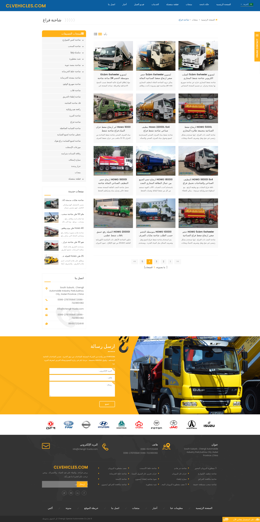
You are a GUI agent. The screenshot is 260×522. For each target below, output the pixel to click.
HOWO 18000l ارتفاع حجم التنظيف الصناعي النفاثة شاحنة (113, 181)
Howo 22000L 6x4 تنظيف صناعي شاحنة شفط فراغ (156, 129)
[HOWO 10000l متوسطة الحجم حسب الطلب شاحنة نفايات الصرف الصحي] (155, 213)
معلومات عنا (176, 508)
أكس (50, 508)
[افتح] (257, 47)
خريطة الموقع (91, 508)
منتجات (189, 4)
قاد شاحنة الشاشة (73, 103)
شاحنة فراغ (75, 122)
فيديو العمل (139, 4)
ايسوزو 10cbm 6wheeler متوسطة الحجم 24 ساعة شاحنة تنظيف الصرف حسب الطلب (113, 76)
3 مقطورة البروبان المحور (206, 468)
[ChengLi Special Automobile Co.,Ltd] (26, 5)
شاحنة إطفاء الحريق (72, 96)
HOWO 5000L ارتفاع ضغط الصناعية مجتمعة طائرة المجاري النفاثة (198, 129)
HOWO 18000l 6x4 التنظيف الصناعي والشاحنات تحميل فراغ (198, 181)
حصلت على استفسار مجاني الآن (246, 519)
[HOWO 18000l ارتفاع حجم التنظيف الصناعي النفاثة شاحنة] (113, 160)
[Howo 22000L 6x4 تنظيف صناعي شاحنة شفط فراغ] (155, 108)
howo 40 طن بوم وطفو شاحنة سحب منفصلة (72, 228)
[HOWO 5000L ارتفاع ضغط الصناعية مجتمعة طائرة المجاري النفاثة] (198, 108)
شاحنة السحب (74, 46)
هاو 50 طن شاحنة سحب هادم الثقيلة (72, 214)
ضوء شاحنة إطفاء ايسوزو (146, 479)
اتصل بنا (111, 4)
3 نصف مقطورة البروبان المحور (173, 484)
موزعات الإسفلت (73, 147)
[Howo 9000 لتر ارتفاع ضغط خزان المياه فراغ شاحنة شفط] (113, 108)
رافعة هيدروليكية (73, 109)
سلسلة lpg (76, 52)
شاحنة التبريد (75, 115)
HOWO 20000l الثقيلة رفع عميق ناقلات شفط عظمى (113, 233)
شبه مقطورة (75, 59)
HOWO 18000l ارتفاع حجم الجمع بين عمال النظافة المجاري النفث (155, 181)
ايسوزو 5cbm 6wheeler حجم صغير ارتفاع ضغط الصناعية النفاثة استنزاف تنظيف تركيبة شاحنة (155, 76)
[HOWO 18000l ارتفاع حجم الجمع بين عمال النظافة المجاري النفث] (155, 160)
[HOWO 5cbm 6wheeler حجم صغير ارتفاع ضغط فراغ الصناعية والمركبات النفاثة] (198, 213)
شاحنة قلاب (75, 90)
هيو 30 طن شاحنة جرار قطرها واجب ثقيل (72, 242)
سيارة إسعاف (75, 160)
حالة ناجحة (204, 4)
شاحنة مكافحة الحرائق (207, 479)
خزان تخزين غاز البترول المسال (143, 473)
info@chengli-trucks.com (70, 309)
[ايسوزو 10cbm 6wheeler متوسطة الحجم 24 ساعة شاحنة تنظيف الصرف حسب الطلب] (113, 55)
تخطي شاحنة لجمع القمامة (69, 134)
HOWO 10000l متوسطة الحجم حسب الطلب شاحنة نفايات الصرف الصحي (156, 233)
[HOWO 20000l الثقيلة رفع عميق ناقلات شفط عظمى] (113, 213)
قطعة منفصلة (172, 4)
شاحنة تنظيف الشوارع (207, 473)
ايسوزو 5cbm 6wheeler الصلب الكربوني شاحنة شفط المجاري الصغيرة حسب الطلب (198, 76)
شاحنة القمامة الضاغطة (70, 128)
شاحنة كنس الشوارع (72, 40)
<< (177, 261)
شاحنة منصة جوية (73, 65)
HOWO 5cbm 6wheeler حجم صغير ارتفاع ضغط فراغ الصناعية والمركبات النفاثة (198, 233)
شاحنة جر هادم (180, 468)
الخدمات (155, 4)
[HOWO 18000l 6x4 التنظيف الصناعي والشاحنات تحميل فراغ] (198, 160)
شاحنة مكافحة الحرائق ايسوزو (114, 484)
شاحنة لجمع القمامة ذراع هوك (67, 141)
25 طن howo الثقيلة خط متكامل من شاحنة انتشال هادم (72, 256)
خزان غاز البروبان (179, 473)
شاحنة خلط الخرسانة (71, 71)
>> (134, 261)
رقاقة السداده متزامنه (71, 153)
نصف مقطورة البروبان (117, 468)
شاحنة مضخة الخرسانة (70, 78)
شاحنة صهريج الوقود (72, 84)
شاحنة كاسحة (121, 479)
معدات (78, 172)
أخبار (124, 4)
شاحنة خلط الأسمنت (148, 468)
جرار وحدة (76, 166)
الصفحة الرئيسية (223, 4)
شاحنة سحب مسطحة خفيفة (205, 484)
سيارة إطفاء (181, 479)
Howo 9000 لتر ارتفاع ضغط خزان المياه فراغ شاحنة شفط (113, 129)
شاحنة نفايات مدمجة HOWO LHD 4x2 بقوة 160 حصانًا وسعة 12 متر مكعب (72, 200)
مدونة (68, 508)
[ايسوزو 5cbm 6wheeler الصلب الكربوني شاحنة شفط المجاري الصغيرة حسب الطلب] (198, 55)
